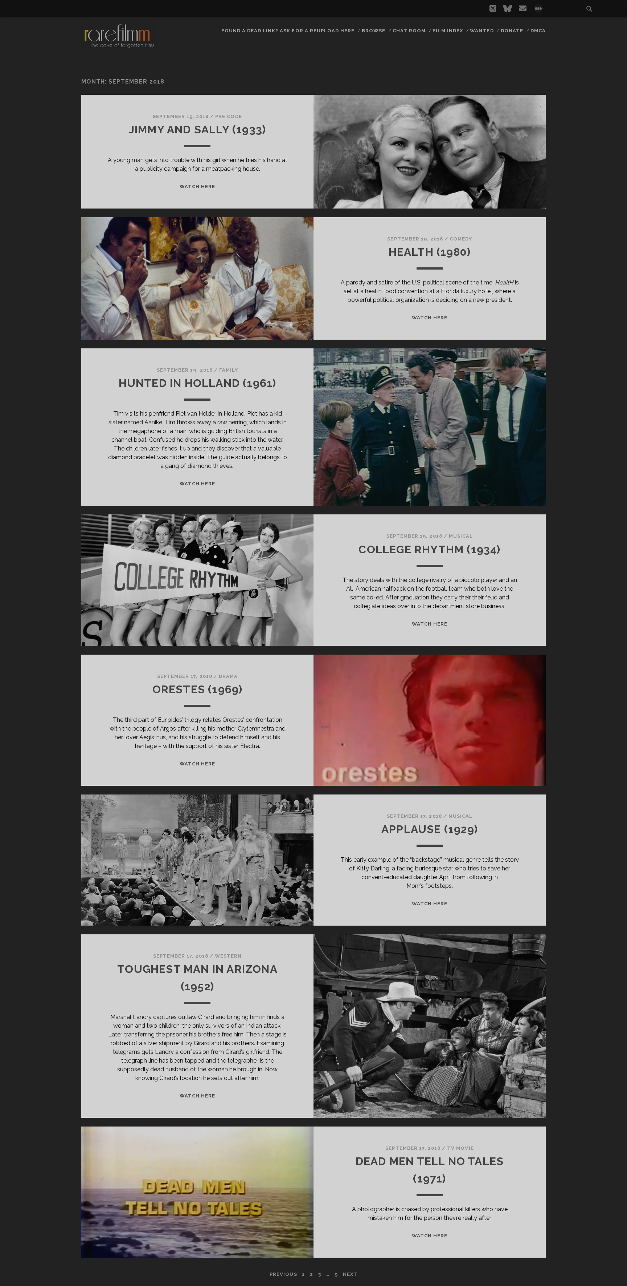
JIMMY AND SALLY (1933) (197, 129)
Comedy (461, 239)
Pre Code (228, 116)
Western (228, 956)
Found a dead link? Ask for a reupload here (288, 30)
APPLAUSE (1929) (429, 829)
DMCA (538, 30)
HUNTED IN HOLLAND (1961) (197, 383)
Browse (373, 30)
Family (228, 370)
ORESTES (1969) (197, 689)
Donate (512, 30)
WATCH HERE (197, 186)
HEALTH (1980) (430, 252)
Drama (228, 676)
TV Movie (460, 1148)
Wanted (481, 30)
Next (350, 1274)
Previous (283, 1274)
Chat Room (409, 30)
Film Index (448, 30)
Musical (461, 536)
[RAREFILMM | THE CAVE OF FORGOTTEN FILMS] (119, 46)
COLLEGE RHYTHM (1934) (429, 549)
